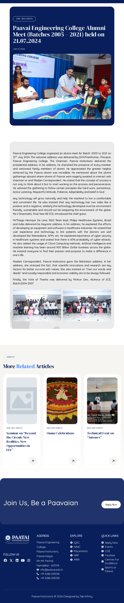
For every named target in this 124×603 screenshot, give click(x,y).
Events (29, 19)
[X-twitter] (11, 560)
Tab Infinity (86, 596)
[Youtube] (22, 560)
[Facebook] (5, 560)
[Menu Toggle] (62, 1)
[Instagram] (28, 560)
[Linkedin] (17, 560)
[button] (17, 306)
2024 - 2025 (21, 19)
